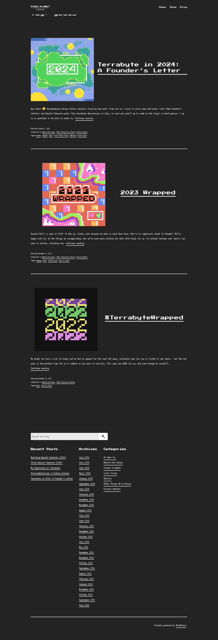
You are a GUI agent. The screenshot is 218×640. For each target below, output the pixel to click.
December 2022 (86, 531)
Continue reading (84, 119)
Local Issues (110, 473)
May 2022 (83, 547)
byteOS (38, 135)
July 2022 (84, 541)
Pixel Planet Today (61, 135)
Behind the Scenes (48, 132)
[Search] (103, 436)
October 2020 (86, 594)
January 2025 (86, 478)
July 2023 (84, 515)
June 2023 (84, 520)
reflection (72, 135)
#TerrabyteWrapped (144, 317)
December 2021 (86, 552)
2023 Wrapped (148, 192)
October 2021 (86, 562)
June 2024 (84, 488)
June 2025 (84, 467)
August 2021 (85, 573)
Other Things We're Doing (66, 132)
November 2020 (86, 589)
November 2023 (86, 504)
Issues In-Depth (112, 467)
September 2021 (87, 568)
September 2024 (87, 483)
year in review (64, 260)
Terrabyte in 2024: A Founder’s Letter (139, 67)
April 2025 (84, 473)
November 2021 (86, 557)
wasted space (82, 135)
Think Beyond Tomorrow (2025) (47, 462)
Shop (173, 7)
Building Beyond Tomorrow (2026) (48, 457)
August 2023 (85, 510)
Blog (183, 7)
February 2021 (86, 578)
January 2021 (86, 584)
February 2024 (86, 494)
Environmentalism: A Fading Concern (50, 473)
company (44, 135)
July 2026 (84, 457)
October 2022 (86, 536)
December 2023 (86, 499)
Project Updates (82, 132)
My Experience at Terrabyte (45, 467)
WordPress (181, 625)
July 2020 (84, 605)
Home (162, 7)
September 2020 (87, 599)
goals (51, 135)
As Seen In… (110, 457)
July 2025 (84, 462)
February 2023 (86, 525)
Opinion (108, 478)
